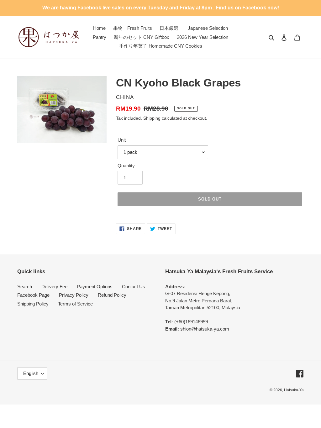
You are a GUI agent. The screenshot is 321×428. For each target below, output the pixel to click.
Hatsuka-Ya (294, 390)
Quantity (126, 165)
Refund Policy (112, 295)
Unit (122, 140)
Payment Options (95, 286)
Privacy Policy (73, 295)
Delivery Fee (54, 286)
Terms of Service (75, 303)
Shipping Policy (33, 303)
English (30, 373)
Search (24, 286)
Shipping (151, 118)
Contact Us (133, 286)
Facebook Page (33, 295)
